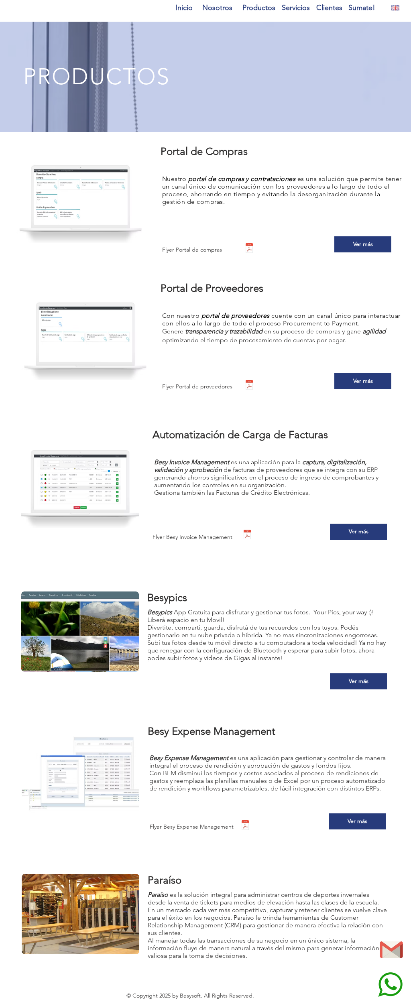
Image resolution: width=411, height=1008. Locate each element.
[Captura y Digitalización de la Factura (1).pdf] (247, 535)
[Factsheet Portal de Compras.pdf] (249, 249)
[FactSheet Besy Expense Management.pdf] (245, 826)
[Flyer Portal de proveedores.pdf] (249, 386)
